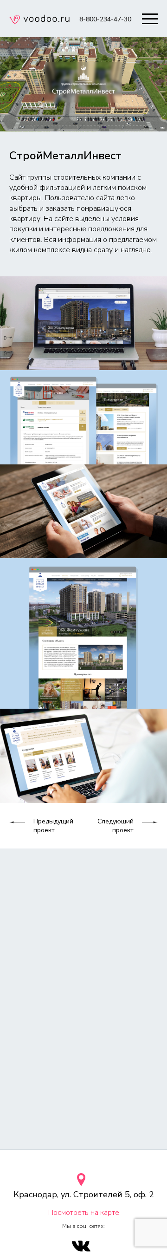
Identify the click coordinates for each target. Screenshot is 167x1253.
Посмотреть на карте (83, 1212)
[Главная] (39, 20)
